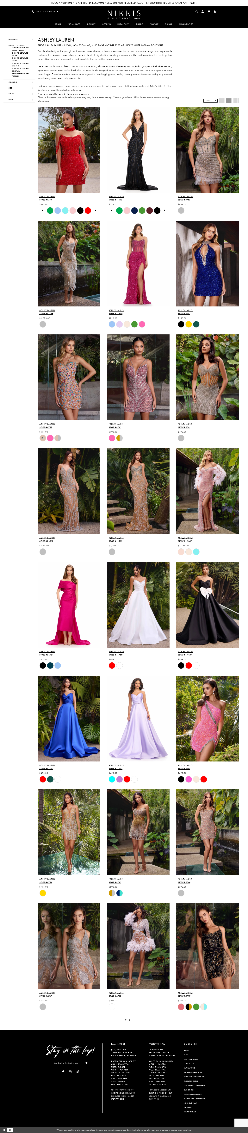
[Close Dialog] (4, 1129)
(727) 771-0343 (117, 1099)
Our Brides (189, 1090)
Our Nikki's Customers (194, 1085)
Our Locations (191, 1059)
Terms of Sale (190, 1112)
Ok (10, 1130)
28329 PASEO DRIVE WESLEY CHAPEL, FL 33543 (162, 1054)
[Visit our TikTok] (78, 1072)
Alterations (189, 1068)
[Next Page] (130, 1020)
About (186, 1050)
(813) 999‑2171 (156, 1049)
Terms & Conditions (193, 1094)
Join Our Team (190, 1103)
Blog (186, 1055)
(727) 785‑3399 (118, 1049)
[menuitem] (124, 14)
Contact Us (189, 1063)
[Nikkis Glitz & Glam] (124, 14)
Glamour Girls (191, 1081)
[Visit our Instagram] (70, 1071)
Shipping (188, 1107)
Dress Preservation (193, 1072)
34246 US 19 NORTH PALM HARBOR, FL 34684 (123, 1054)
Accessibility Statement (195, 1098)
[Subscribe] (86, 1063)
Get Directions (119, 1084)
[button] (203, 11)
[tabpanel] (50, 210)
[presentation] (69, 150)
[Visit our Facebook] (63, 1071)
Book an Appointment (194, 1077)
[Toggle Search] (197, 11)
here (189, 1130)
